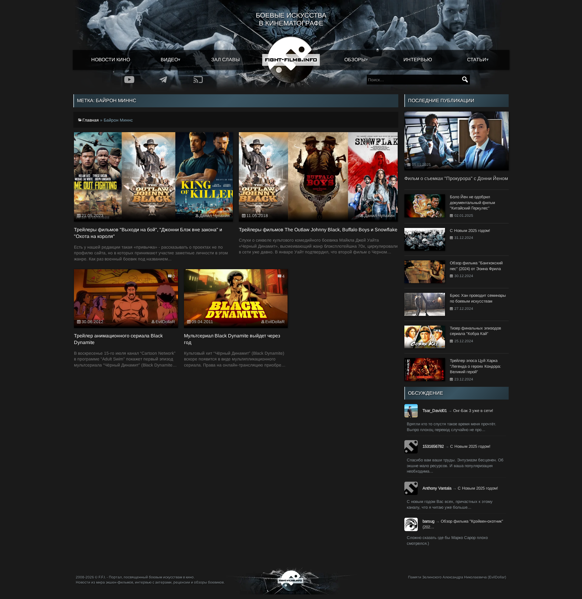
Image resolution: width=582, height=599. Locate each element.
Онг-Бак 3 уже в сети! (473, 410)
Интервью (417, 59)
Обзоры (355, 59)
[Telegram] (163, 80)
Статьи (476, 59)
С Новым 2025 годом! (470, 446)
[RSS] (198, 80)
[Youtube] (129, 80)
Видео (169, 59)
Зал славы (225, 59)
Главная (90, 119)
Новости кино (110, 59)
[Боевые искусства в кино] (291, 60)
